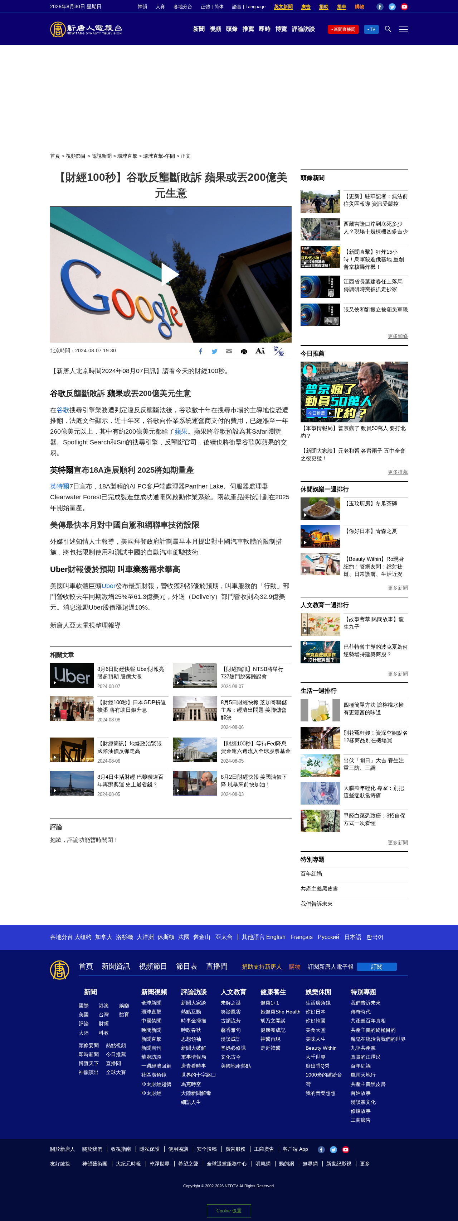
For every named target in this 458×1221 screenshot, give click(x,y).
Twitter (392, 6)
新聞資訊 (116, 966)
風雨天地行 (363, 1075)
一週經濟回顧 (156, 1066)
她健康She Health (280, 1012)
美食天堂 (316, 1030)
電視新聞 (102, 156)
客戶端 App (295, 1149)
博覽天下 (89, 1063)
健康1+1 (269, 1003)
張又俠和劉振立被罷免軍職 (376, 309)
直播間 (217, 966)
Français (302, 937)
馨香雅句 (231, 1030)
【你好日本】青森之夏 (370, 531)
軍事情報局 (193, 1057)
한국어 (375, 937)
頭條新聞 (313, 178)
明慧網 (263, 1164)
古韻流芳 (231, 1021)
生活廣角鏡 (318, 1003)
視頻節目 (76, 156)
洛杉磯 (124, 937)
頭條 (232, 29)
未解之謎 (231, 1003)
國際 (84, 1005)
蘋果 (115, 393)
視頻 (215, 29)
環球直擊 (127, 156)
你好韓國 (316, 1021)
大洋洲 (145, 937)
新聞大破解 (193, 1048)
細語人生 (191, 1102)
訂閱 (377, 967)
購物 (359, 6)
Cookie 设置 (229, 1210)
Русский (328, 937)
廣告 (306, 6)
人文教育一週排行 (325, 605)
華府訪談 (151, 1057)
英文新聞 (283, 6)
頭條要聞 (89, 1045)
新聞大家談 (193, 1003)
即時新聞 (89, 1054)
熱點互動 (191, 1012)
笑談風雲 (231, 1012)
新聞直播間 (344, 29)
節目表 (187, 966)
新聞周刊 (151, 1048)
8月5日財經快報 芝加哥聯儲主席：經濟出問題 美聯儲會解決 (254, 709)
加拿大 (103, 937)
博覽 (281, 29)
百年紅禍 (311, 874)
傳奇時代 (361, 1012)
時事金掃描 (193, 1021)
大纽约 (83, 937)
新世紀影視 (338, 1164)
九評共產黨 (363, 1048)
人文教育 (234, 992)
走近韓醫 (270, 1048)
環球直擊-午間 (159, 156)
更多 (365, 1164)
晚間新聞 (151, 1030)
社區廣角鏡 (153, 1075)
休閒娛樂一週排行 (325, 489)
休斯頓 (166, 937)
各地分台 (183, 6)
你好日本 (316, 1012)
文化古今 (231, 1057)
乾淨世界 (160, 1164)
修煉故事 (361, 1111)
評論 (84, 1023)
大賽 (160, 6)
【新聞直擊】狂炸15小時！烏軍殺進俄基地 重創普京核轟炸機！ (374, 259)
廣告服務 (235, 1149)
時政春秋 (191, 1030)
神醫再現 (270, 1039)
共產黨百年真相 (368, 1021)
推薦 (248, 29)
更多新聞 (398, 588)
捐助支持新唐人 (262, 967)
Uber (59, 569)
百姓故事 (361, 1093)
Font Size (260, 350)
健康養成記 (273, 1030)
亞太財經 (151, 1093)
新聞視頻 (154, 992)
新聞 (199, 29)
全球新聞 (151, 1003)
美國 (84, 1014)
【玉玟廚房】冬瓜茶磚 (370, 503)
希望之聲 (188, 1164)
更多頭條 (398, 336)
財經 (104, 1023)
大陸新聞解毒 (196, 1093)
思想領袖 (191, 1039)
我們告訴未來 (317, 904)
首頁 (55, 156)
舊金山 (201, 937)
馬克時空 (191, 1084)
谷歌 (58, 393)
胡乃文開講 (273, 1021)
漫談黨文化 (363, 1102)
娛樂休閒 (318, 992)
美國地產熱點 (236, 1066)
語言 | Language (248, 6)
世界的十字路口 (198, 1075)
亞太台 (224, 937)
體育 (124, 1014)
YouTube (404, 6)
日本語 (352, 937)
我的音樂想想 (321, 1093)
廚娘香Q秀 (318, 1066)
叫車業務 (133, 569)
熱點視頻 (116, 1045)
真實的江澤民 (366, 1057)
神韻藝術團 (94, 1164)
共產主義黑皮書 (319, 889)
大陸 (84, 1033)
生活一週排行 (319, 690)
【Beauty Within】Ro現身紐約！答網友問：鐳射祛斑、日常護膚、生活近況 (374, 566)
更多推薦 (398, 472)
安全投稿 (207, 1149)
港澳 (104, 1005)
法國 (184, 937)
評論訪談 (303, 29)
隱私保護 (150, 1149)
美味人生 (316, 1039)
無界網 (310, 1164)
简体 (219, 6)
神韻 (142, 6)
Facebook (380, 6)
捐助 (323, 6)
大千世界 (316, 1057)
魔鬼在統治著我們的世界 (378, 1039)
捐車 (341, 6)
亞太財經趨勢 (156, 1084)
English (276, 937)
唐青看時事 (193, 1066)
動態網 (286, 1164)
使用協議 (178, 1149)
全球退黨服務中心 (227, 1164)
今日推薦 (313, 353)
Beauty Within (321, 1048)
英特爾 (62, 470)
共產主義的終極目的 (373, 1030)
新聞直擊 (151, 1039)
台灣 (104, 1014)
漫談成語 (231, 1039)
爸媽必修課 (233, 1048)
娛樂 (124, 1005)
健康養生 (273, 992)
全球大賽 (116, 1072)
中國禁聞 (151, 1021)
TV (372, 29)
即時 (265, 29)
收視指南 (121, 1149)
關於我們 (92, 1149)
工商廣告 (361, 1120)
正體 (205, 6)
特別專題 (313, 859)
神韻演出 (89, 1072)
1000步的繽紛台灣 (324, 1079)
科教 (104, 1033)
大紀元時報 (128, 1164)
